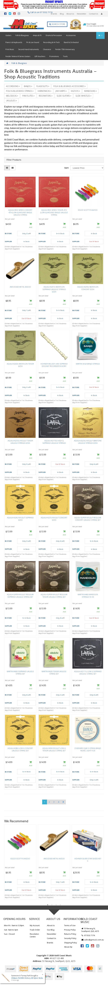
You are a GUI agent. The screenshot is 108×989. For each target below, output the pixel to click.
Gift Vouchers (39, 56)
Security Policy (70, 938)
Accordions (12, 86)
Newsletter (81, 13)
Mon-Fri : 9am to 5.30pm (14, 925)
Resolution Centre (34, 935)
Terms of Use (70, 925)
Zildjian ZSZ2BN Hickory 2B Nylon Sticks (27, 978)
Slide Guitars (63, 95)
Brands (54, 13)
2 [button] (51, 904)
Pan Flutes (28, 95)
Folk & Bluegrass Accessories (69, 86)
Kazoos (75, 91)
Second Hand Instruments (28, 49)
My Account (35, 925)
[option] (20, 863)
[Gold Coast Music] (24, 24)
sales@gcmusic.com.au (94, 939)
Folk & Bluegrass (22, 35)
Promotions (54, 56)
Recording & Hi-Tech (51, 42)
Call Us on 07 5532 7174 (40, 12)
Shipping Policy (70, 942)
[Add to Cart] (30, 225)
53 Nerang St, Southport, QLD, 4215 (90, 929)
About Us (70, 13)
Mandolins (90, 91)
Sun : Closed (9, 934)
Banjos (27, 86)
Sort (66, 167)
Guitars (8, 35)
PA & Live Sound (32, 42)
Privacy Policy (70, 929)
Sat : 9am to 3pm (11, 929)
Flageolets (42, 86)
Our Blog (50, 929)
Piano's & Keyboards (13, 42)
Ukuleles (11, 100)
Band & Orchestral (71, 42)
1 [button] (47, 904)
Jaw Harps (61, 91)
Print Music (9, 49)
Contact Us (93, 13)
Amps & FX (37, 35)
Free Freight (95, 25)
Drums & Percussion (54, 35)
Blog (62, 13)
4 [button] (60, 904)
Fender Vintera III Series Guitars (17, 56)
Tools (65, 56)
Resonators (45, 95)
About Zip (68, 947)
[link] (82, 945)
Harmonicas (44, 91)
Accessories (71, 35)
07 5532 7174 (89, 935)
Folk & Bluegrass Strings (19, 91)
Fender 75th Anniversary (65, 49)
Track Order (35, 929)
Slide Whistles (83, 95)
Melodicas (11, 95)
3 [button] (56, 904)
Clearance (47, 49)
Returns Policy (70, 934)
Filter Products (13, 160)
